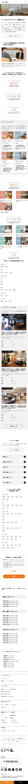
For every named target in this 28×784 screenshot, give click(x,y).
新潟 (3, 513)
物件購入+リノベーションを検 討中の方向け (9, 689)
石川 (12, 513)
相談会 (21, 782)
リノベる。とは (3, 678)
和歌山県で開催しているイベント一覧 (10, 624)
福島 (7, 499)
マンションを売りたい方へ (8, 738)
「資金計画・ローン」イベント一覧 (10, 661)
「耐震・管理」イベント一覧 (9, 659)
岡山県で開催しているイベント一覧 (10, 635)
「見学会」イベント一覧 (8, 666)
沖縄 (10, 301)
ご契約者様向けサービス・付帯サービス (8, 696)
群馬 (21, 505)
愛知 (2, 284)
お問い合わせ (18, 741)
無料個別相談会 (13, 715)
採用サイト (9, 739)
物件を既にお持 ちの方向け (5, 691)
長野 (3, 516)
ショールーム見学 (4, 717)
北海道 (2, 266)
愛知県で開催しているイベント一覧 (10, 615)
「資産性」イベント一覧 (8, 657)
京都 (6, 289)
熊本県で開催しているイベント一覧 (10, 640)
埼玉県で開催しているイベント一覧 (10, 604)
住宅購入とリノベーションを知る (7, 680)
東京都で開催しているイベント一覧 (10, 600)
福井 (16, 513)
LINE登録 (2, 720)
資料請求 (7, 782)
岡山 (2, 295)
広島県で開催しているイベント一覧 (10, 637)
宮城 (6, 266)
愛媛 (12, 539)
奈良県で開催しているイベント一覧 (10, 622)
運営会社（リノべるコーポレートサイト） (19, 739)
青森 (8, 496)
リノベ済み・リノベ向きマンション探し (8, 730)
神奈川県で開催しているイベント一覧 (10, 602)
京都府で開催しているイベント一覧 (10, 620)
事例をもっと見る (14, 426)
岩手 (12, 496)
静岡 (12, 522)
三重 (16, 522)
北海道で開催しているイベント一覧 (10, 633)
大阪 (2, 289)
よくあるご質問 (3, 722)
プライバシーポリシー (11, 741)
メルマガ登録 (12, 720)
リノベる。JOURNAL (14, 722)
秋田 (21, 496)
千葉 (11, 272)
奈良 (10, 289)
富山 (7, 513)
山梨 (2, 278)
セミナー (2, 715)
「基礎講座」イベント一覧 (8, 655)
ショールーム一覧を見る (14, 449)
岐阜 (7, 522)
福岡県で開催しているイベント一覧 (10, 639)
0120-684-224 (12, 761)
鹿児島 (8, 547)
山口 (20, 536)
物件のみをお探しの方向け (5, 693)
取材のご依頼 (4, 739)
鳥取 (12, 536)
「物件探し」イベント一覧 (8, 664)
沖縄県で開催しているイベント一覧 (10, 642)
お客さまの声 (3, 707)
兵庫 (7, 528)
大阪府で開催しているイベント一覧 (10, 617)
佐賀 (7, 545)
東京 (2, 272)
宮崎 (3, 547)
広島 (6, 295)
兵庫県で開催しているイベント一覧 (10, 619)
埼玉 (12, 505)
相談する (14, 576)
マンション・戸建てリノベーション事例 (8, 704)
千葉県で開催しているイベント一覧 (10, 606)
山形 (3, 499)
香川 (7, 539)
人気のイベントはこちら (14, 35)
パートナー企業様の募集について (19, 738)
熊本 (6, 301)
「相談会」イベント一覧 (8, 663)
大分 (20, 545)
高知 (16, 539)
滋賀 (16, 528)
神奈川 (6, 272)
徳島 (3, 539)
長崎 (12, 545)
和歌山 (14, 289)
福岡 (2, 301)
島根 (16, 536)
